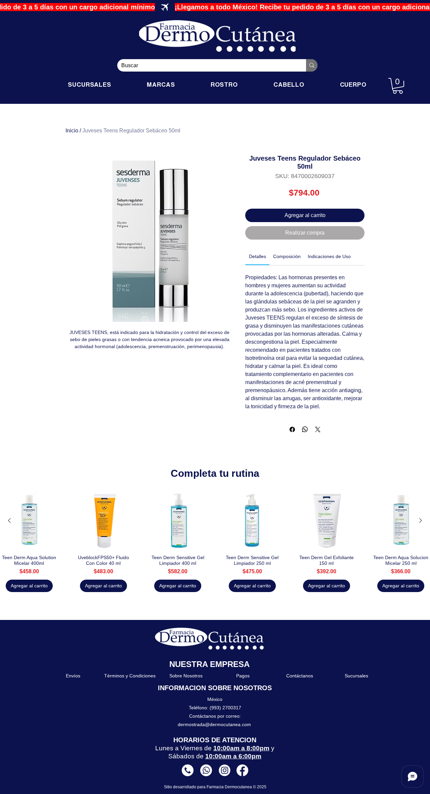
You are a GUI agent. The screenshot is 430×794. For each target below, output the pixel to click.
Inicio (72, 130)
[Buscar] (311, 65)
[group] (215, 542)
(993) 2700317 (225, 707)
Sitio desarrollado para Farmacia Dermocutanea (208, 787)
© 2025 (259, 787)
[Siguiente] (421, 520)
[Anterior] (9, 520)
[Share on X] (318, 429)
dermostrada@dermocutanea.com (214, 724)
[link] (257, 256)
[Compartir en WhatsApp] (305, 429)
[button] (397, 86)
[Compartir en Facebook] (292, 429)
